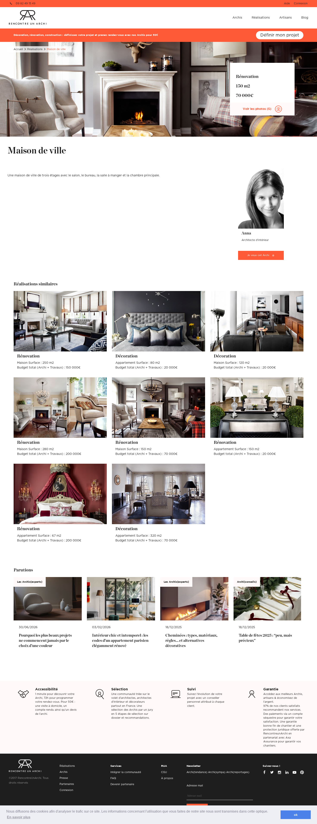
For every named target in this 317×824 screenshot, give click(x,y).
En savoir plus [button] (18, 817)
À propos (167, 778)
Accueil (18, 49)
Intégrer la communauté (125, 772)
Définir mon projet (279, 35)
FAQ (113, 778)
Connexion (301, 3)
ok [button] (296, 814)
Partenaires (67, 784)
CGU (164, 772)
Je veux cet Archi (258, 255)
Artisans (285, 17)
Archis (237, 17)
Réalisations (261, 17)
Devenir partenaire (122, 784)
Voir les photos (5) (257, 109)
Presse (64, 778)
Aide (287, 3)
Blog (304, 17)
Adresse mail (195, 785)
